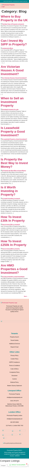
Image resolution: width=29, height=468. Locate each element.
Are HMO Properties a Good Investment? (14, 269)
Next (26, 296)
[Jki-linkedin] (17, 317)
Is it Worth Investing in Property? (9, 191)
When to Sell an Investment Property (12, 102)
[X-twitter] (21, 317)
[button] (25, 6)
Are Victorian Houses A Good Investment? (12, 70)
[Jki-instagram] (12, 317)
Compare (3, 465)
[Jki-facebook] (8, 317)
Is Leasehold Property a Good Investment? (13, 131)
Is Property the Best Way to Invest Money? (14, 163)
